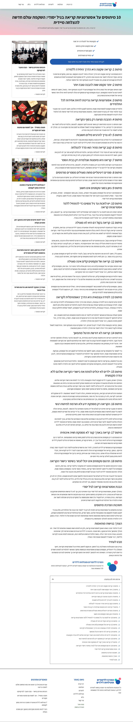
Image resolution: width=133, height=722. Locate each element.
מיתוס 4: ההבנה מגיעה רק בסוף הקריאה (105, 596)
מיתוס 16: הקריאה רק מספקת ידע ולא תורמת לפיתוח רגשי (98, 638)
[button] (53, 579)
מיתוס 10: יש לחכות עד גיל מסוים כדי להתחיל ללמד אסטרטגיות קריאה (94, 617)
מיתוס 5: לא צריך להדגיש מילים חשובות (105, 600)
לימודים (51, 4)
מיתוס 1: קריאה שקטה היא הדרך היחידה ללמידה (102, 586)
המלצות (60, 4)
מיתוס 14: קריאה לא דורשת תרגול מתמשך (103, 631)
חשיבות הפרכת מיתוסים (109, 652)
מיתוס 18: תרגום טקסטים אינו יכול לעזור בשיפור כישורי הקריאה (96, 645)
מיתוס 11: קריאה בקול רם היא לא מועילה (104, 621)
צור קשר (21, 4)
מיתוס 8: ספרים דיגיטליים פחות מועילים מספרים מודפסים (99, 610)
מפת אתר (81, 704)
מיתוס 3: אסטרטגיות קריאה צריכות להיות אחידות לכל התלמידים (97, 593)
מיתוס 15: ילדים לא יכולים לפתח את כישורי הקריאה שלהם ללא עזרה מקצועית (91, 635)
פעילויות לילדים (39, 4)
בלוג (29, 4)
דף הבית (69, 4)
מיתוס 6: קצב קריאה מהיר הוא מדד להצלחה (103, 603)
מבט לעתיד (113, 660)
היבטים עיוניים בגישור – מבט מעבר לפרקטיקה (32, 691)
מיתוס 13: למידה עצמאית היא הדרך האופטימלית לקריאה (98, 628)
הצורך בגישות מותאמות (109, 656)
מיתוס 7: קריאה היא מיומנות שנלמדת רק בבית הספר (100, 607)
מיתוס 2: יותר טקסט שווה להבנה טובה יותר (104, 589)
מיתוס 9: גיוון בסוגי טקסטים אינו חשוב (106, 614)
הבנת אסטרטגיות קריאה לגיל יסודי (106, 649)
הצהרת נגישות (79, 707)
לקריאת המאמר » (40, 94)
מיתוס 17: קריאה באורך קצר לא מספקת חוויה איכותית (99, 642)
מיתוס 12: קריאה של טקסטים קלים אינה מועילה (101, 624)
